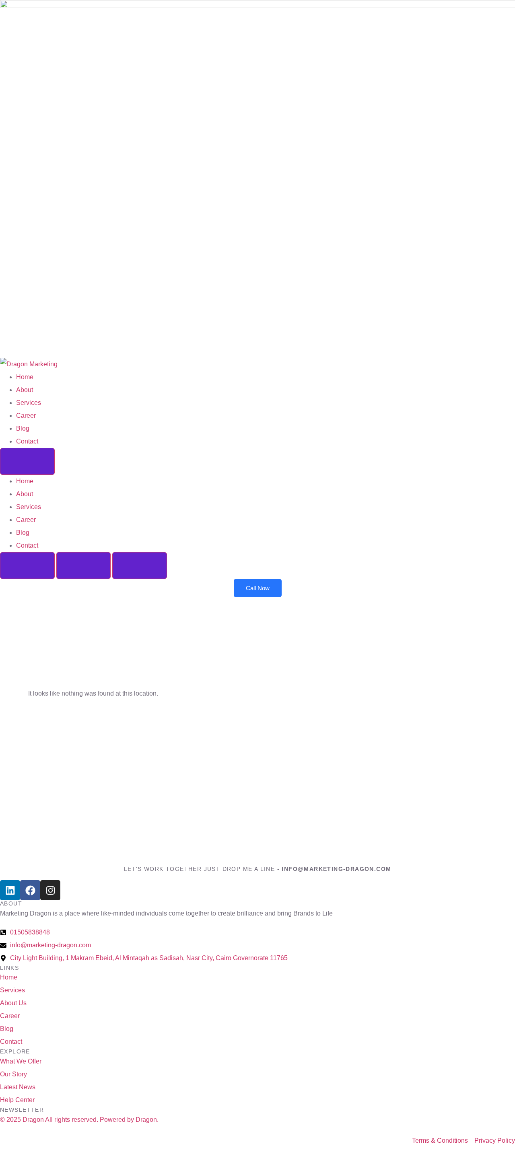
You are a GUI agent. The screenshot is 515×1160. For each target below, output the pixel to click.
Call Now (258, 588)
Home (24, 377)
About (24, 389)
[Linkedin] (10, 890)
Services (28, 402)
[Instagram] (50, 890)
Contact (27, 441)
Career (26, 415)
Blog (22, 428)
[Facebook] (30, 890)
